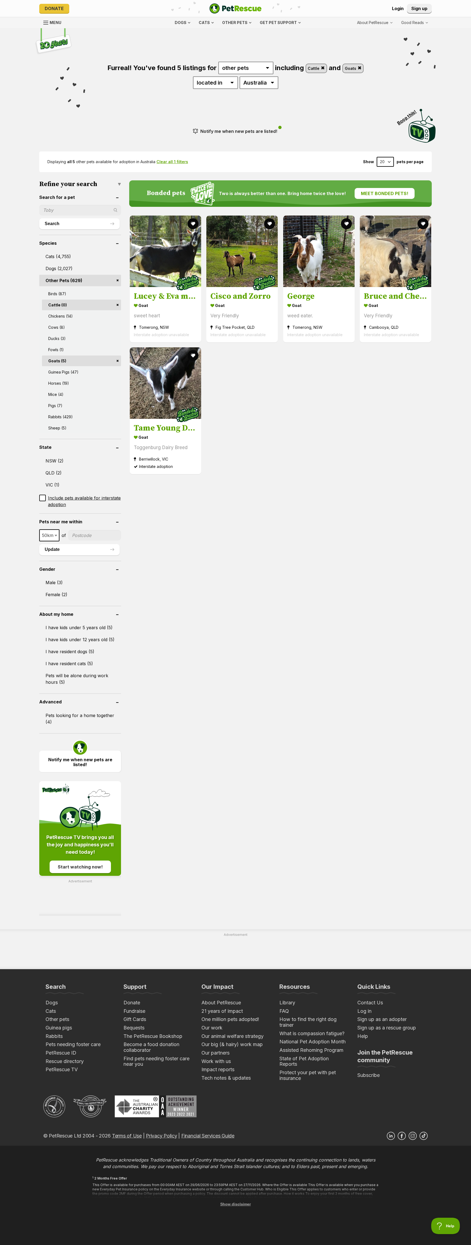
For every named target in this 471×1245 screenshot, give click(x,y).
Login (398, 8)
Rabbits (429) (60, 416)
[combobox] (49, 535)
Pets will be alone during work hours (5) (77, 679)
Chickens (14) (60, 316)
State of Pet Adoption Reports (304, 1061)
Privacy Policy (161, 1136)
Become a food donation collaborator (151, 1047)
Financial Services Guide (207, 1136)
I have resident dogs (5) (70, 651)
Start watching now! (80, 867)
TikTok (423, 1136)
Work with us (216, 1061)
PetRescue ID (61, 1053)
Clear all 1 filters (172, 161)
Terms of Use (127, 1136)
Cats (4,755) (58, 256)
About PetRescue (221, 1002)
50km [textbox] (47, 535)
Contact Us (370, 1002)
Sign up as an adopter (382, 1019)
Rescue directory (65, 1061)
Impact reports (217, 1069)
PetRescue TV (62, 1069)
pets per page (410, 162)
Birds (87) (57, 293)
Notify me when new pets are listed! (238, 131)
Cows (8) (56, 327)
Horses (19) (58, 383)
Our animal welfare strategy (232, 1036)
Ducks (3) (57, 338)
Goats (351, 68)
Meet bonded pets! (384, 193)
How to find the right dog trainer (308, 1022)
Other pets (57, 1019)
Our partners (215, 1053)
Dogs (52, 1002)
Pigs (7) (55, 405)
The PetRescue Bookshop (152, 1036)
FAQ (284, 1011)
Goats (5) (57, 361)
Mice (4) (56, 394)
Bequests (133, 1028)
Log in (364, 1011)
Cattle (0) (57, 305)
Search (52, 223)
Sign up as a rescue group (386, 1028)
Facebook (402, 1136)
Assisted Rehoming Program (311, 1050)
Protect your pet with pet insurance (307, 1075)
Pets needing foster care (73, 1044)
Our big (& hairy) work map (232, 1044)
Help (362, 1036)
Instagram (413, 1136)
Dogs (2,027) (59, 268)
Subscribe (368, 1075)
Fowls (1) (56, 349)
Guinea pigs (59, 1028)
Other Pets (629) (64, 280)
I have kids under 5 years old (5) (79, 627)
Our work (211, 1028)
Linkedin (391, 1136)
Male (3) (54, 582)
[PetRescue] (235, 8)
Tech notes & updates (226, 1078)
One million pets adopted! (230, 1019)
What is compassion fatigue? (312, 1033)
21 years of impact (222, 1011)
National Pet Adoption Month (312, 1041)
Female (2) (56, 594)
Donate (54, 8)
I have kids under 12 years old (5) (80, 639)
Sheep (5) (57, 428)
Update (52, 549)
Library (287, 1002)
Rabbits (54, 1036)
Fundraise (134, 1011)
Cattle (314, 68)
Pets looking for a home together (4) (80, 719)
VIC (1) (52, 485)
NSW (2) (55, 461)
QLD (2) (54, 473)
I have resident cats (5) (69, 663)
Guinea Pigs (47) (63, 372)
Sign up (419, 8)
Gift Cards (134, 1019)
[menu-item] (414, 22)
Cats (51, 1011)
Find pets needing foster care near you (156, 1061)
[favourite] (193, 223)
